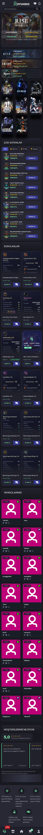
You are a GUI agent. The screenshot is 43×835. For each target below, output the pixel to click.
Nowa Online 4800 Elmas (17, 153)
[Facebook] (25, 551)
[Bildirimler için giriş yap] (39, 3)
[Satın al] (16, 285)
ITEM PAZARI (11, 37)
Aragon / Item (27, 359)
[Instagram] (8, 523)
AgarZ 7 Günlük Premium (17, 183)
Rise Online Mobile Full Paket (18, 163)
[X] (3, 523)
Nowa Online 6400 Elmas (17, 192)
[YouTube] (6, 523)
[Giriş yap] (38, 831)
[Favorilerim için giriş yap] (35, 3)
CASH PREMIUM (11, 32)
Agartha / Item (7, 320)
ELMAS (15, 71)
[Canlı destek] (4, 831)
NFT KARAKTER (31, 37)
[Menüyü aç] (3, 3)
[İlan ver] (13, 831)
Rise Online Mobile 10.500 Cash (18, 173)
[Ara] (37, 9)
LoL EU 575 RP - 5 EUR (16, 222)
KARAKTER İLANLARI (20, 66)
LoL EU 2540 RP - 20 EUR (17, 202)
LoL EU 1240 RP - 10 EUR (17, 212)
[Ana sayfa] (21, 831)
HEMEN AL (31, 158)
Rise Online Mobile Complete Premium (20, 231)
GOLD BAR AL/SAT (31, 32)
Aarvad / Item (6, 280)
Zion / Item (26, 320)
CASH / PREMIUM (19, 56)
